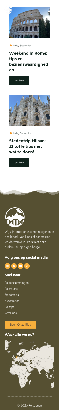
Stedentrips (25, 45)
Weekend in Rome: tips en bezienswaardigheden (28, 61)
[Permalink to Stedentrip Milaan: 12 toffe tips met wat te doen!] (29, 110)
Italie (15, 45)
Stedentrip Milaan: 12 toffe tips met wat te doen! (27, 146)
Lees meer (19, 80)
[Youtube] (20, 266)
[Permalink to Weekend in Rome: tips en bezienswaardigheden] (29, 22)
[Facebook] (14, 266)
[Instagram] (7, 266)
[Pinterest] (27, 266)
